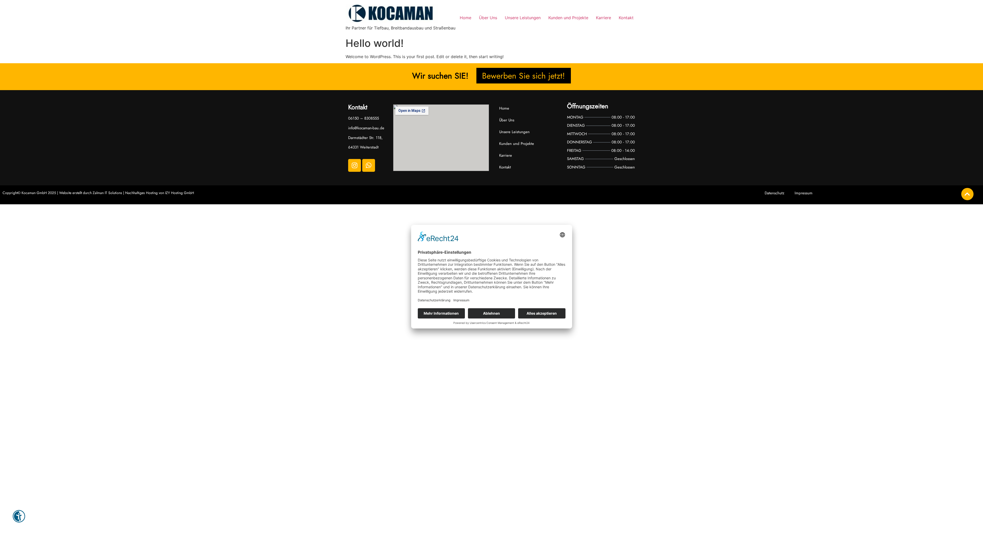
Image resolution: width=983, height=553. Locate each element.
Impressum (804, 193)
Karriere (603, 17)
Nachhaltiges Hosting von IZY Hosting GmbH (159, 192)
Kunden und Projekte (568, 17)
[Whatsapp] (368, 165)
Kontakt (626, 17)
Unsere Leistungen (523, 17)
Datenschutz (774, 193)
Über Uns (488, 17)
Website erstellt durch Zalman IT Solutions (90, 192)
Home (465, 17)
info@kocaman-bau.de (366, 128)
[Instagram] (354, 165)
